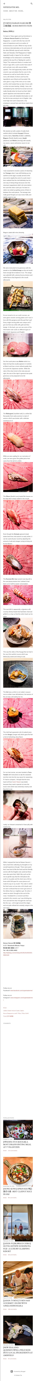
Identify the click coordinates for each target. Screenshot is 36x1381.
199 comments (12, 1197)
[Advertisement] (18, 1094)
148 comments (12, 1309)
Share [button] (4, 1008)
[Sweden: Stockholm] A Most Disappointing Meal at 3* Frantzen (17, 1144)
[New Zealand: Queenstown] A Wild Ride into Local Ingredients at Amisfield (18, 1351)
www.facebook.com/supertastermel (21, 990)
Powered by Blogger (20, 1371)
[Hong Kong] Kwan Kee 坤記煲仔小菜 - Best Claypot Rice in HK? (17, 1191)
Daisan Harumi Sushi (13, 1010)
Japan (22, 1010)
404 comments (12, 1150)
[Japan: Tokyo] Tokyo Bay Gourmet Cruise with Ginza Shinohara (16, 1303)
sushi (15, 1013)
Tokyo (19, 1013)
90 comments (12, 1358)
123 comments (12, 1254)
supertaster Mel (11, 7)
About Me (13, 11)
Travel (5, 1016)
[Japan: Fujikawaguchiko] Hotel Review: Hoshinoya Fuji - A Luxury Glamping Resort (17, 1247)
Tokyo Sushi (25, 1013)
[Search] (31, 3)
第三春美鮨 (10, 1016)
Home (5, 11)
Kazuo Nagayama (8, 1013)
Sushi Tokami (16, 782)
